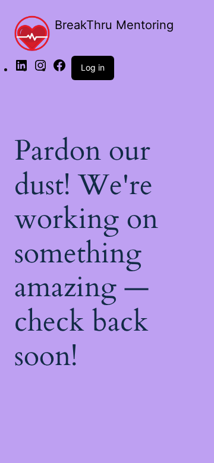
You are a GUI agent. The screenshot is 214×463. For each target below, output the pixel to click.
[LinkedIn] (21, 69)
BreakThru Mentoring (114, 25)
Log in (93, 67)
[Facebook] (59, 69)
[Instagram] (40, 69)
